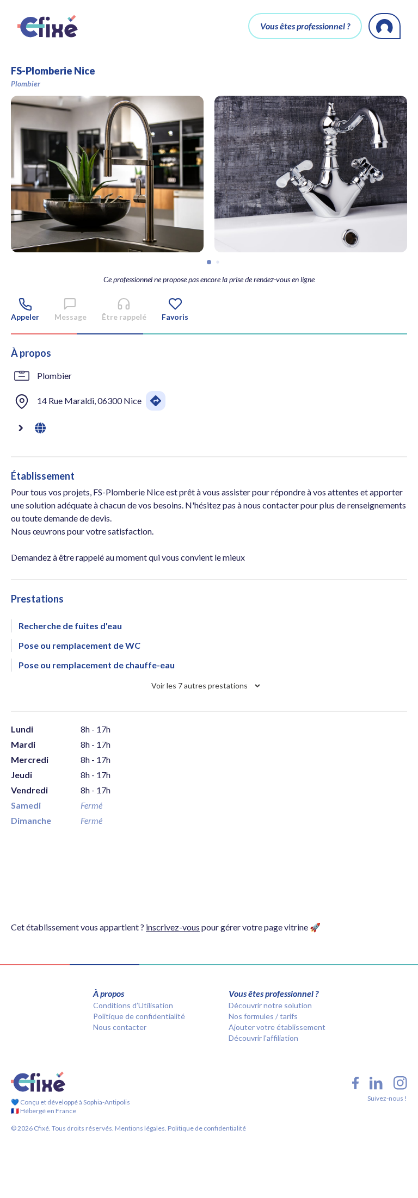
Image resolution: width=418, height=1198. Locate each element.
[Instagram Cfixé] (400, 1083)
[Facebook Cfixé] (355, 1083)
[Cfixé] (47, 26)
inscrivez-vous (173, 927)
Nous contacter (119, 1027)
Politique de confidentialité (139, 1016)
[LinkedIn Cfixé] (376, 1083)
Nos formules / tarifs (263, 1016)
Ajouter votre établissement (277, 1027)
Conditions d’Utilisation (133, 1005)
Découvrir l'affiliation (263, 1037)
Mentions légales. (140, 1128)
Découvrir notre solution (270, 1005)
